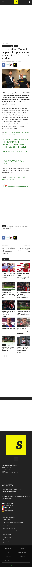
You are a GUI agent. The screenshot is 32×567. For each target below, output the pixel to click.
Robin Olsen (18, 226)
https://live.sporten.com (15, 65)
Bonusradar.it (7, 535)
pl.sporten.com (8, 503)
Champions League (6, 290)
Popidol (22, 548)
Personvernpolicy (10, 565)
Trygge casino (7, 537)
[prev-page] (3, 356)
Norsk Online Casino (9, 528)
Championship (20, 326)
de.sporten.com (8, 510)
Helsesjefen (8, 548)
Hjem (3, 43)
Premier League (9, 46)
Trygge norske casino (8, 542)
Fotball (7, 43)
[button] (2, 2)
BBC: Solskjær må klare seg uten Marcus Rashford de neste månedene (8, 250)
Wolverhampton (6, 228)
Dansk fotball (8, 561)
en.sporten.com (8, 505)
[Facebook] (3, 65)
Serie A (15, 46)
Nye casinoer (6, 540)
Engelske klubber (22, 552)
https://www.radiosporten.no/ (11, 65)
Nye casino (6, 526)
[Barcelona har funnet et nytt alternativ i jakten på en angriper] (8, 267)
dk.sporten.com (8, 509)
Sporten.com (11, 496)
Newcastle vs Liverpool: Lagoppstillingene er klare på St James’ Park (23, 313)
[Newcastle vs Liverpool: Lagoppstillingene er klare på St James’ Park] (23, 305)
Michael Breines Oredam (9, 61)
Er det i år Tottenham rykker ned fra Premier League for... (8, 348)
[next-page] (5, 356)
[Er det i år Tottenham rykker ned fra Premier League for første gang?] (8, 341)
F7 (8, 552)
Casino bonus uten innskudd (11, 531)
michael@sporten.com (8, 493)
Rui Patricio (25, 226)
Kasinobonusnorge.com (9, 517)
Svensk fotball (23, 561)
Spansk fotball (8, 556)
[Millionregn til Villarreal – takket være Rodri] (8, 322)
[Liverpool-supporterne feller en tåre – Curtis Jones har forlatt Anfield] (8, 305)
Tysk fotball (22, 556)
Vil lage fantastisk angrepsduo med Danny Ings (23, 249)
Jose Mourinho (10, 226)
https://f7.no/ (7, 65)
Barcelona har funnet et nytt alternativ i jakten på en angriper (8, 275)
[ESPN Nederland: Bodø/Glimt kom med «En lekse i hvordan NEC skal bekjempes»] (8, 286)
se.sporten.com (8, 507)
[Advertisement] (16, 22)
